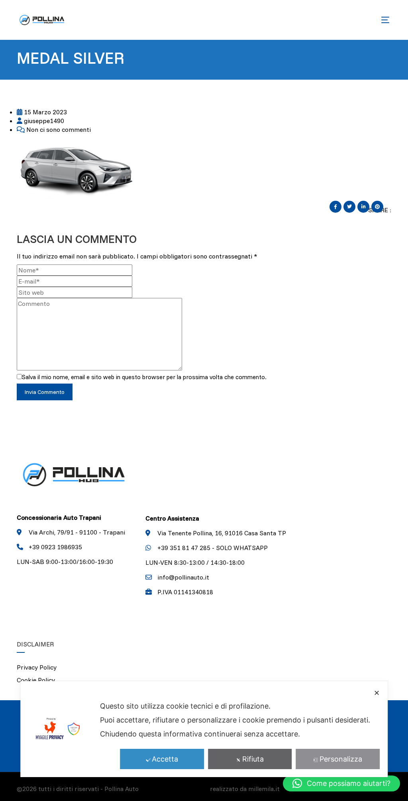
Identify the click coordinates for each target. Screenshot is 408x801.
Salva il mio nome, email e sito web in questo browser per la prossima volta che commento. (144, 377)
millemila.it (264, 789)
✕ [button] (377, 693)
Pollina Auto (121, 789)
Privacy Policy (37, 667)
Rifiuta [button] (253, 759)
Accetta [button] (165, 759)
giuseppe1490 (43, 121)
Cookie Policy (36, 680)
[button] (341, 783)
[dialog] (204, 729)
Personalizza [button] (341, 759)
